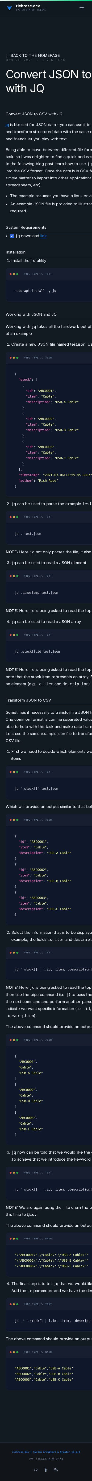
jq (7, 124)
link (43, 235)
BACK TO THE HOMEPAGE (35, 55)
